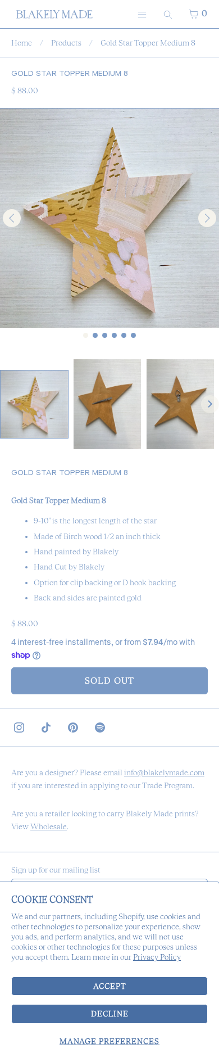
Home (21, 42)
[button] (34, 404)
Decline (110, 1013)
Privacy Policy (157, 956)
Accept (109, 986)
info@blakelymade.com (164, 772)
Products (66, 42)
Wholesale (48, 826)
